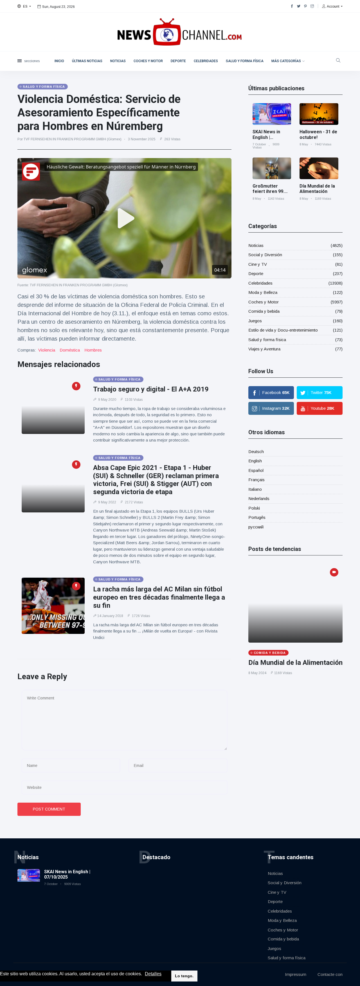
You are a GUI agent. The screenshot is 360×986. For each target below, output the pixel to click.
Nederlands (258, 498)
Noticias (118, 61)
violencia (46, 350)
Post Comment (49, 809)
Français (256, 479)
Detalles (153, 973)
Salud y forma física (245, 61)
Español (256, 470)
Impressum (295, 974)
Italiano (255, 489)
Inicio (59, 61)
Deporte (178, 61)
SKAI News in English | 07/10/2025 (266, 137)
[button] (144, 974)
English (255, 460)
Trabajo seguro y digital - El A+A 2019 (151, 389)
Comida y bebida (264, 311)
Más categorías (286, 61)
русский (256, 526)
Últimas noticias (87, 61)
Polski (254, 508)
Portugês (257, 517)
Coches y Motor (148, 61)
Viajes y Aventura (264, 348)
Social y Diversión (265, 254)
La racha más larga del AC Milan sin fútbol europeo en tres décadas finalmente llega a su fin (159, 597)
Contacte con (330, 974)
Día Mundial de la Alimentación (317, 188)
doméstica (70, 350)
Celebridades (206, 61)
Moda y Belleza (262, 292)
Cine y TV (257, 264)
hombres (93, 350)
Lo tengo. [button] (184, 976)
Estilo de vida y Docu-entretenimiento (283, 330)
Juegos (255, 320)
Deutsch (256, 451)
